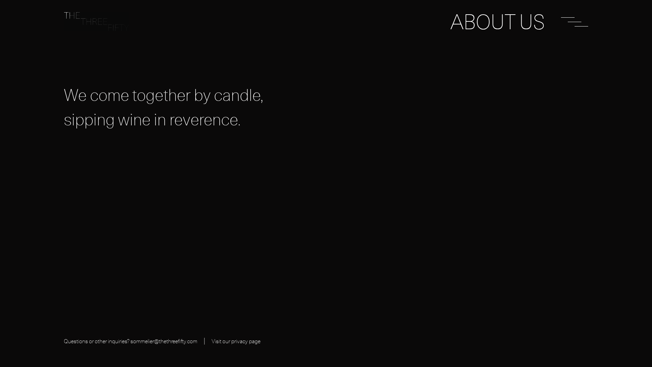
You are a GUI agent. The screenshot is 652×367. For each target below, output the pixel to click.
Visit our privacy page (236, 341)
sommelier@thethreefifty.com (163, 341)
